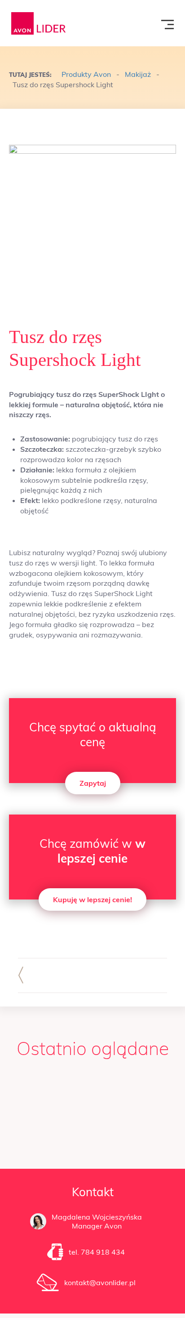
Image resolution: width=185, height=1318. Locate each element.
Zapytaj (92, 783)
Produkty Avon (86, 74)
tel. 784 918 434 (97, 1251)
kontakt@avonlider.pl (100, 1282)
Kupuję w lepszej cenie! (92, 899)
